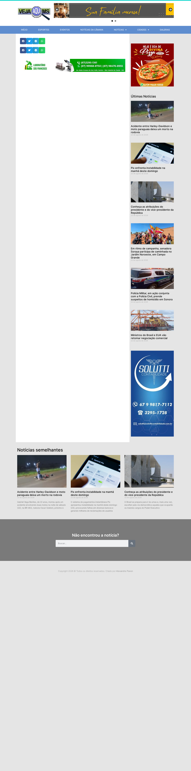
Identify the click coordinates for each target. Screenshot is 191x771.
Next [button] (170, 10)
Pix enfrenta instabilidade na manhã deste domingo (148, 169)
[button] (23, 41)
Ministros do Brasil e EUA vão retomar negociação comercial (149, 337)
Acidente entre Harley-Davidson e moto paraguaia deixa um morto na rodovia (152, 129)
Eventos (65, 29)
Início (24, 29)
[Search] (131, 543)
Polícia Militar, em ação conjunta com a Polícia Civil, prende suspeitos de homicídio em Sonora (152, 296)
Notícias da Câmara (91, 29)
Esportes (43, 29)
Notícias (119, 29)
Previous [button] (57, 10)
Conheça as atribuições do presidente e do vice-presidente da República (152, 209)
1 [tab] (112, 21)
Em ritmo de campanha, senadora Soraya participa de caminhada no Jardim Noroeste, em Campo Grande (151, 253)
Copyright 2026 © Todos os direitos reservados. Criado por (95, 571)
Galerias (165, 29)
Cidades (141, 29)
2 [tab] (115, 21)
